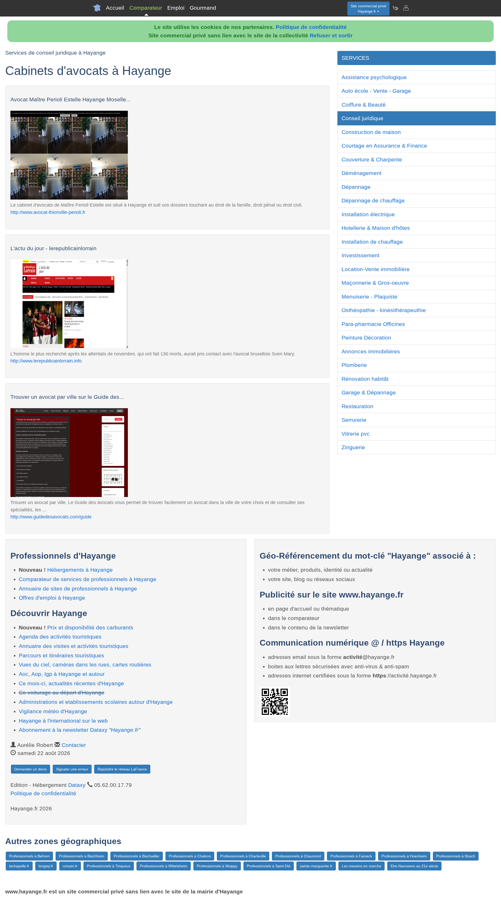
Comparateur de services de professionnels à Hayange (87, 579)
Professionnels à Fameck (351, 856)
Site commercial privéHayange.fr (368, 8)
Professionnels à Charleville (243, 856)
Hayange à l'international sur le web (63, 721)
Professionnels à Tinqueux (108, 866)
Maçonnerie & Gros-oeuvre (375, 283)
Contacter (74, 745)
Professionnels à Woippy (217, 866)
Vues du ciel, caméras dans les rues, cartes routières (85, 665)
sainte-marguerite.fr (316, 866)
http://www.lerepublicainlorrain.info (46, 361)
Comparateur (145, 8)
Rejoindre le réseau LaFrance (122, 769)
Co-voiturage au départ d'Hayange (61, 692)
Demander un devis (30, 769)
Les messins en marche (361, 866)
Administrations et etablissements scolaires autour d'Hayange (96, 702)
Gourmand (203, 8)
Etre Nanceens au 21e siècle (414, 866)
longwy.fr (46, 866)
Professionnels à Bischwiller (136, 856)
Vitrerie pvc (356, 434)
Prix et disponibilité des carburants (90, 627)
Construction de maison (371, 132)
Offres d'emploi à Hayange (52, 598)
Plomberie (354, 365)
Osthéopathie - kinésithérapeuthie (384, 310)
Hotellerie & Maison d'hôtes (376, 228)
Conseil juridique (362, 118)
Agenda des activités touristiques (60, 637)
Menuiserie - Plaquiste (369, 297)
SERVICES (355, 58)
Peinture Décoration (366, 338)
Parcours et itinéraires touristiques (61, 655)
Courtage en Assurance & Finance (384, 146)
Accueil (115, 8)
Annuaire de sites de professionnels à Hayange (78, 589)
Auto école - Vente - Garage (376, 91)
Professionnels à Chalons (190, 856)
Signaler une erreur (72, 769)
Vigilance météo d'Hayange (53, 711)
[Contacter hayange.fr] (406, 8)
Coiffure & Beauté (364, 105)
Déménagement (361, 173)
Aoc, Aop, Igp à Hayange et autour (62, 674)
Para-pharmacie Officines (373, 324)
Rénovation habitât (365, 379)
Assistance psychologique (374, 77)
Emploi (175, 8)
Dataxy (77, 785)
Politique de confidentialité (311, 27)
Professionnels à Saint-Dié (268, 866)
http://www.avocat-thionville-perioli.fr (47, 212)
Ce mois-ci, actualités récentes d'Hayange (71, 683)
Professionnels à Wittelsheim (163, 866)
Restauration (357, 406)
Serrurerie (354, 420)
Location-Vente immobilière (376, 269)
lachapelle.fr (19, 866)
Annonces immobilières (371, 351)
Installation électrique (368, 214)
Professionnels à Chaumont (298, 856)
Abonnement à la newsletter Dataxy (79, 730)
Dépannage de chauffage (373, 200)
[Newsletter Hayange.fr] (395, 8)
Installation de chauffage (372, 242)
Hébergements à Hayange (80, 570)
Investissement (360, 255)
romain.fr (70, 866)
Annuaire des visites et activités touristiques (73, 646)
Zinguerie (353, 447)
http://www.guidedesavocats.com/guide (51, 516)
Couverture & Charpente (372, 159)
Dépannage (356, 187)
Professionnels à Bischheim (81, 856)
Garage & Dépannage (369, 392)
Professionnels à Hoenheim (404, 856)
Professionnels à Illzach (455, 856)
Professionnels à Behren (29, 856)
